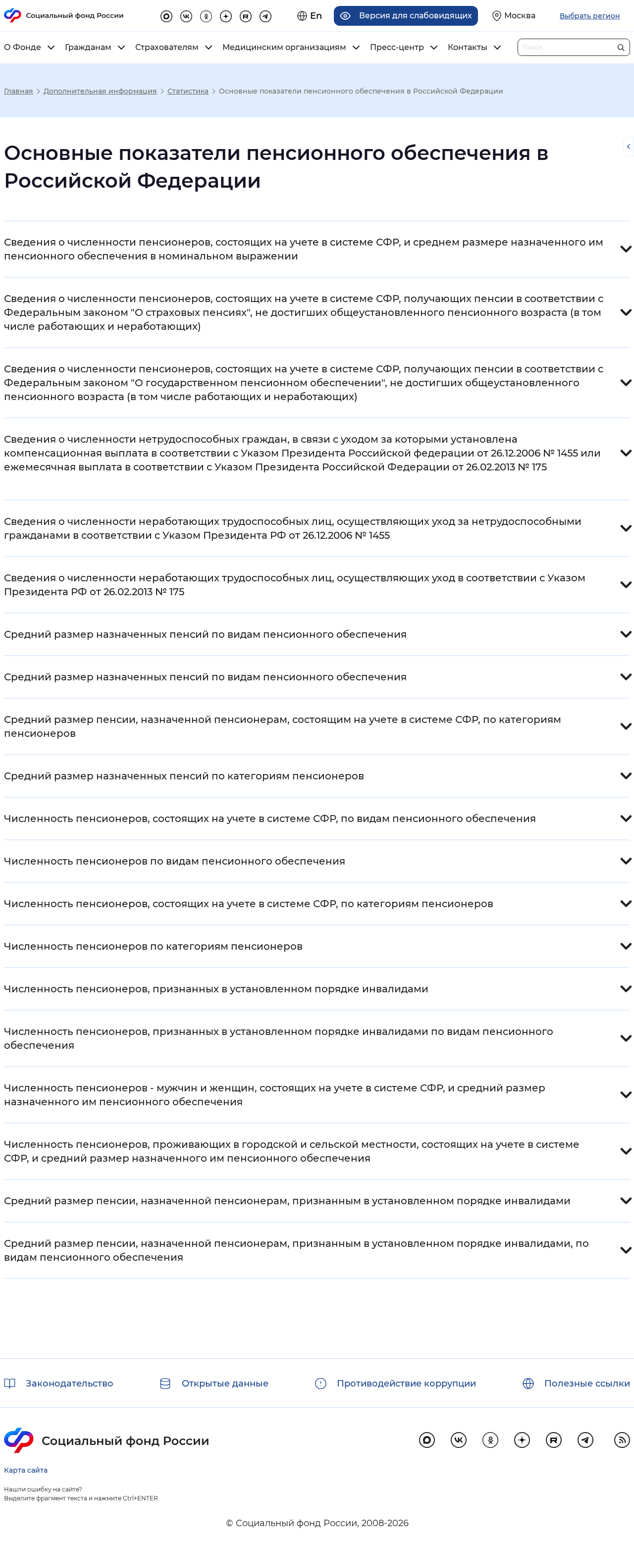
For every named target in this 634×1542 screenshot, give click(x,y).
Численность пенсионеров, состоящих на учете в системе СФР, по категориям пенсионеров (248, 904)
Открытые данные (225, 1383)
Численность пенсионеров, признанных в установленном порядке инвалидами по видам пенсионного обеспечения (278, 1038)
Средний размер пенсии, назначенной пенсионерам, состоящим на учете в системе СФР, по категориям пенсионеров (282, 726)
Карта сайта (26, 1470)
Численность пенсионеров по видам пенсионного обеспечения (174, 861)
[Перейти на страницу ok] (206, 15)
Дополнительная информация (100, 91)
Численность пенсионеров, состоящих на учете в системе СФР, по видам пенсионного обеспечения (270, 818)
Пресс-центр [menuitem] (397, 47)
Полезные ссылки (587, 1383)
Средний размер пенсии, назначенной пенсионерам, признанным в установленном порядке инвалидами (287, 1201)
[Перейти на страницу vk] (186, 15)
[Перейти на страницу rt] (246, 15)
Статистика (188, 91)
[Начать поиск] (621, 45)
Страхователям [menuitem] (167, 47)
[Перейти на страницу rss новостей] (622, 1440)
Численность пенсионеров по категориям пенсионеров (153, 946)
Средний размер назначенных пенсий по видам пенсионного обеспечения (205, 634)
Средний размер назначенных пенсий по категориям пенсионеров (184, 776)
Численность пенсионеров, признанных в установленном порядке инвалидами (216, 989)
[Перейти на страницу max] (427, 1440)
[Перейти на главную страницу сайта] (64, 15)
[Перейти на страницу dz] (226, 15)
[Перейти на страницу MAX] (166, 15)
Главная (18, 91)
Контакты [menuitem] (467, 47)
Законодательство (69, 1383)
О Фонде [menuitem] (22, 47)
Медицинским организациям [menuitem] (284, 47)
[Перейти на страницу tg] (265, 15)
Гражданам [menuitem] (88, 47)
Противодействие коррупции (406, 1383)
